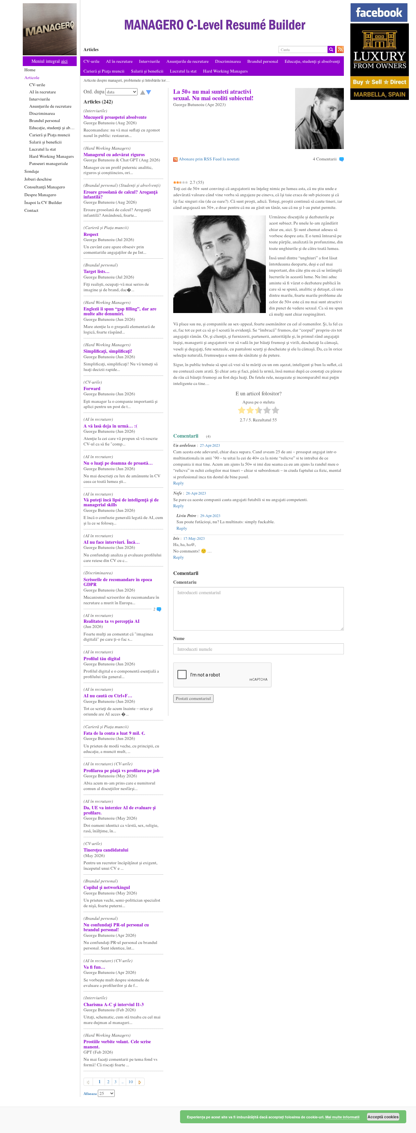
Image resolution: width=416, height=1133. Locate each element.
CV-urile (37, 85)
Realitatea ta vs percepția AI (111, 621)
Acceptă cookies (383, 1117)
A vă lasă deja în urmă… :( (110, 425)
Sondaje (31, 171)
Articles (91, 49)
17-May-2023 (194, 538)
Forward (92, 388)
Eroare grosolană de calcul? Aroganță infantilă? (121, 194)
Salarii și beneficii (45, 142)
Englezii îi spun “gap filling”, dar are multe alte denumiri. (120, 311)
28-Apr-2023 (196, 493)
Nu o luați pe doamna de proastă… (118, 462)
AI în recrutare (42, 92)
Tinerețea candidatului (106, 849)
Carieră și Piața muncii (49, 135)
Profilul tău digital (102, 658)
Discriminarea (42, 113)
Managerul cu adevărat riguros (114, 154)
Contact (31, 210)
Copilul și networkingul (107, 887)
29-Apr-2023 (210, 515)
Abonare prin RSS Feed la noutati (209, 159)
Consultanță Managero (44, 187)
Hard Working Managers (51, 156)
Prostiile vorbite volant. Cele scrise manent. (117, 1044)
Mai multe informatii (342, 1116)
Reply (178, 483)
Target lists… (97, 271)
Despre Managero (40, 195)
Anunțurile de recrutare (50, 106)
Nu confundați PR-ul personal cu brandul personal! (116, 927)
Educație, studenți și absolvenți (53, 127)
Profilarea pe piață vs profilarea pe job (122, 770)
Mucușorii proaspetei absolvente (115, 117)
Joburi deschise (38, 179)
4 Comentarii (325, 159)
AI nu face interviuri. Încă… (112, 542)
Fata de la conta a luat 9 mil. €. (114, 733)
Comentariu (185, 582)
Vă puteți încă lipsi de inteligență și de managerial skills (121, 502)
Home (29, 70)
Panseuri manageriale (48, 163)
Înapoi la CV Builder (43, 202)
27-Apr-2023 (210, 445)
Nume (179, 638)
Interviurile (39, 99)
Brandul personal (44, 120)
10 (130, 1082)
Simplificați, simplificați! (108, 351)
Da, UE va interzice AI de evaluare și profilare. (120, 810)
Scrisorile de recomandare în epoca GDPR (118, 582)
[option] (212, 23)
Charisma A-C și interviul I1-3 (114, 1004)
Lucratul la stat (42, 149)
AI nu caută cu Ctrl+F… (108, 695)
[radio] (241, 411)
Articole (31, 77)
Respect (91, 234)
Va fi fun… (94, 966)
